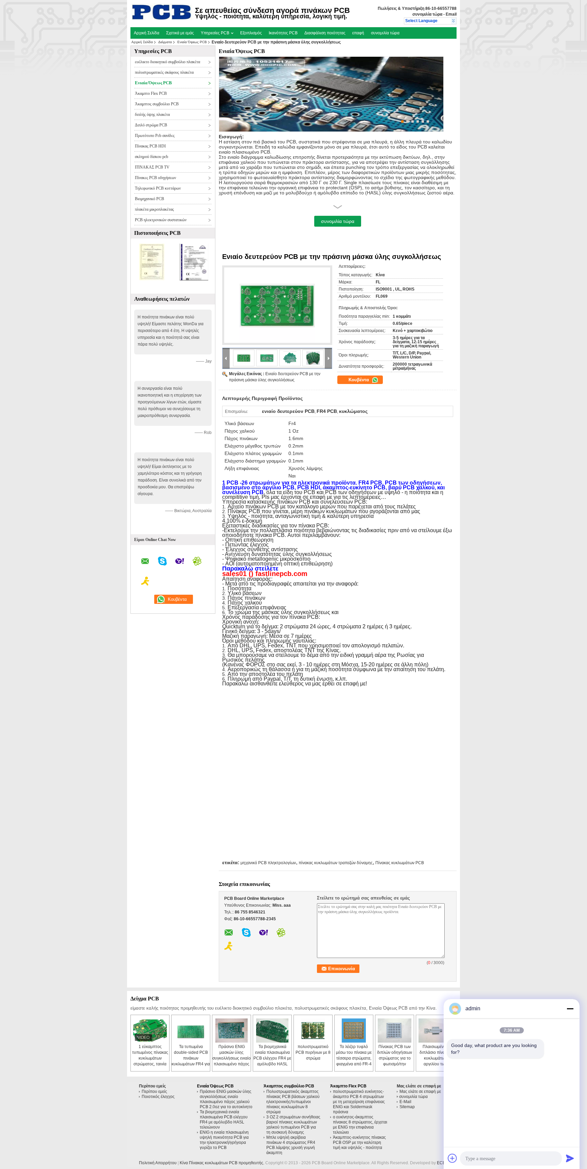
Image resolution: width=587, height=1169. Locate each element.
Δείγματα (165, 42)
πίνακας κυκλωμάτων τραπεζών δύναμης (336, 862)
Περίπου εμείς (154, 1091)
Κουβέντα (359, 379)
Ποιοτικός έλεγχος (158, 1096)
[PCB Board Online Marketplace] (453, 21)
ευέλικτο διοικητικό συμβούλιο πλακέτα (167, 61)
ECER (442, 1163)
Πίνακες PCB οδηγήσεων (155, 177)
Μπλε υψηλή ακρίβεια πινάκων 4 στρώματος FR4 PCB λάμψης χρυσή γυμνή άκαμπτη (290, 1145)
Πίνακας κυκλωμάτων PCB (399, 862)
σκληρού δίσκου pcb (151, 156)
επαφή (358, 33)
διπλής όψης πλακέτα (152, 114)
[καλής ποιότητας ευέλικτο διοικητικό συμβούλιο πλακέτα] (152, 279)
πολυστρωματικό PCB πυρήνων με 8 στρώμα (313, 1052)
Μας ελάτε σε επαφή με (420, 1091)
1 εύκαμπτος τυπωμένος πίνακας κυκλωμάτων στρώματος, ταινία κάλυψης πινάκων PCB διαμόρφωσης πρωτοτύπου (150, 1064)
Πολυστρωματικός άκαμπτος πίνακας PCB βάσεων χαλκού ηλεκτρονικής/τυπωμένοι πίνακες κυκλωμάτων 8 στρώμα (293, 1101)
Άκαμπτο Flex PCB (151, 93)
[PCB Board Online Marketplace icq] (197, 562)
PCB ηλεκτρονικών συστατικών (160, 219)
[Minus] (570, 1009)
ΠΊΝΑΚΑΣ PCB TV (152, 167)
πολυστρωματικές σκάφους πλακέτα (164, 72)
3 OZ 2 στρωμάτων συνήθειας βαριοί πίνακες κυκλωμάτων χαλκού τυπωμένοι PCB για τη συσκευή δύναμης (293, 1125)
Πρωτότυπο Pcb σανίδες (155, 135)
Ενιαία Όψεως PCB (192, 42)
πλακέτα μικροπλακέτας (154, 209)
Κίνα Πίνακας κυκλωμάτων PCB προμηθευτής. (222, 1163)
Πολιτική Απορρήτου (158, 1163)
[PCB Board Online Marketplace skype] (162, 562)
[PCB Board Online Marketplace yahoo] (179, 562)
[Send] (570, 1158)
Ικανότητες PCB (283, 33)
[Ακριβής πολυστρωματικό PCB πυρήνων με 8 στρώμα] (313, 1030)
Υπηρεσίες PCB (215, 33)
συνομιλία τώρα (427, 14)
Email (451, 14)
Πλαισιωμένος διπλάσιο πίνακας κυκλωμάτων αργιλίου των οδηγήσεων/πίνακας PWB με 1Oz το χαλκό (435, 1064)
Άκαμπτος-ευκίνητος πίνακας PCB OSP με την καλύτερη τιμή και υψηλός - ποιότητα (359, 1142)
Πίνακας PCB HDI (150, 146)
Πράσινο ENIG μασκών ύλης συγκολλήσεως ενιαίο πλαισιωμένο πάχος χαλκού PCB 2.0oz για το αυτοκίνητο (226, 1099)
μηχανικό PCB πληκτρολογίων (268, 862)
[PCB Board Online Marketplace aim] (145, 582)
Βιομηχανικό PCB (149, 198)
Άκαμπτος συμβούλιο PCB (157, 104)
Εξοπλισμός (251, 33)
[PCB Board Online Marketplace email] (145, 562)
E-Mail (405, 1101)
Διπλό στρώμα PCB (151, 125)
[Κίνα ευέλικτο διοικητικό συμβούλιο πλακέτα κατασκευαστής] (161, 18)
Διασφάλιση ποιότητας (324, 33)
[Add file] (452, 1158)
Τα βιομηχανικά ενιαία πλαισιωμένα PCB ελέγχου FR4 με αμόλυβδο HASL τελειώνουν (272, 1058)
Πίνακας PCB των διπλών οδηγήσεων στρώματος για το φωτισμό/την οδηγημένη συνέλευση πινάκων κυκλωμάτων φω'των (394, 1064)
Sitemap (407, 1106)
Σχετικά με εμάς (180, 33)
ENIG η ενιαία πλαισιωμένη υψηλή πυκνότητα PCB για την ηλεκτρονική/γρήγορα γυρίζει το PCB (224, 1140)
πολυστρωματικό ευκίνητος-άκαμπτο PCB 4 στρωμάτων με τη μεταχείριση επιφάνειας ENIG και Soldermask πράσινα (359, 1101)
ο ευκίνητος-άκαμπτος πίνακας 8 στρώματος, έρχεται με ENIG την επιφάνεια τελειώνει (360, 1125)
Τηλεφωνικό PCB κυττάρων (158, 188)
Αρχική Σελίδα (146, 33)
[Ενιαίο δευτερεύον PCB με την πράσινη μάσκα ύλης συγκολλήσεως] (277, 305)
